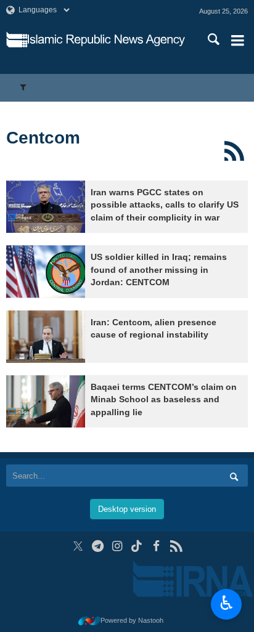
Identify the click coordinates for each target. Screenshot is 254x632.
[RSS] (234, 151)
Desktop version (127, 509)
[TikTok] (137, 546)
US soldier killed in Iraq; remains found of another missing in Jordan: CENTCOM (159, 270)
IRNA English (106, 40)
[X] (78, 546)
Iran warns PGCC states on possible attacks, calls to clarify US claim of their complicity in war (165, 205)
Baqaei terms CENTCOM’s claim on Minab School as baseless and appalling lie (164, 400)
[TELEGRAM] (97, 546)
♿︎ (227, 603)
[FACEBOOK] (156, 546)
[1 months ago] (45, 206)
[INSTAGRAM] (117, 546)
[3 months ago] (45, 401)
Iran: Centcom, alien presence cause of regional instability (153, 328)
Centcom (43, 137)
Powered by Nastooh (131, 620)
